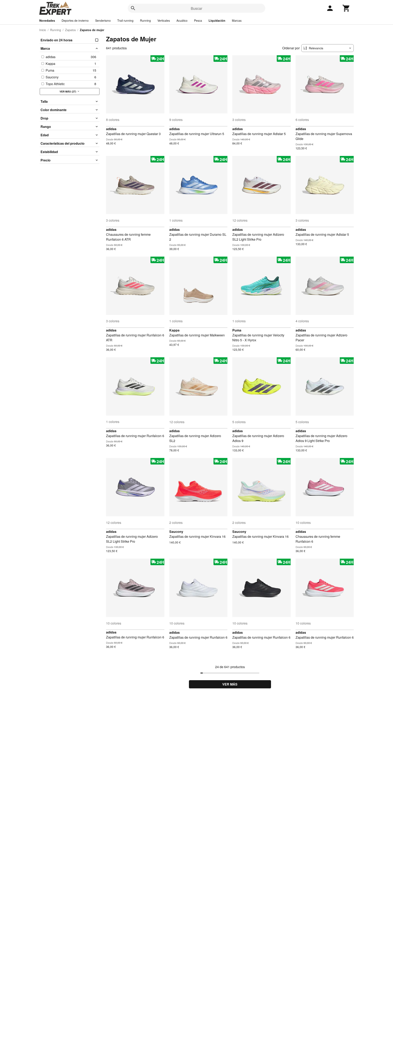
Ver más (229, 684)
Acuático (181, 20)
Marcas (237, 20)
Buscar (196, 8)
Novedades (47, 20)
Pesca (198, 20)
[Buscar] (133, 8)
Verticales (163, 20)
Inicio (42, 30)
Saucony (176, 531)
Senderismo (103, 20)
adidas (111, 128)
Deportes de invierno (75, 20)
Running (145, 20)
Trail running (125, 20)
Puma (236, 330)
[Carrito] (346, 8)
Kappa (174, 330)
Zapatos (70, 30)
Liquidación (217, 20)
